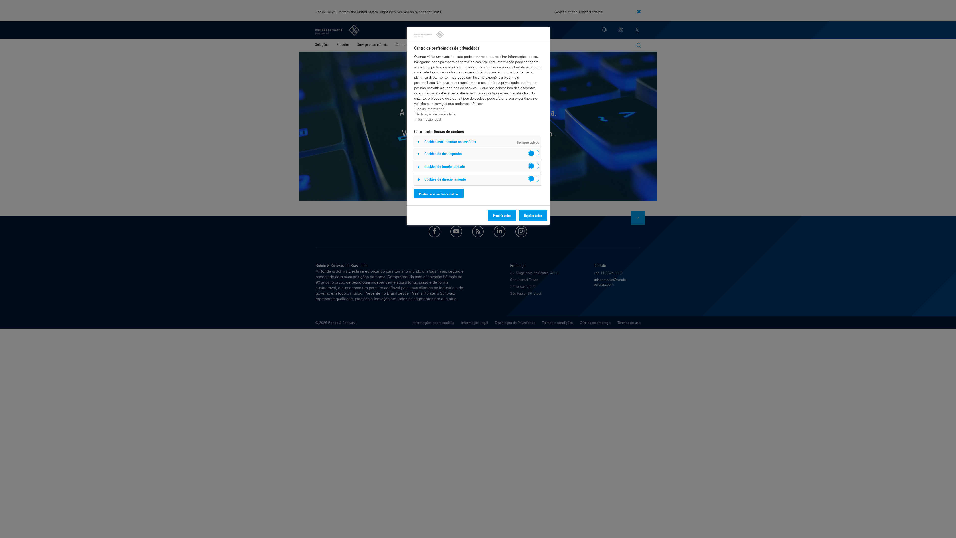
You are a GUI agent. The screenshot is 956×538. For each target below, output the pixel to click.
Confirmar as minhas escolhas (438, 194)
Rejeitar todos (533, 215)
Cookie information (430, 109)
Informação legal (428, 119)
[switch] (533, 153)
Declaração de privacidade (435, 114)
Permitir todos (502, 215)
